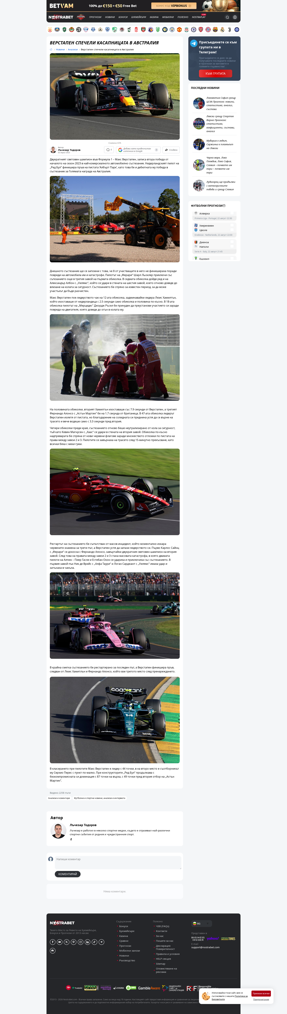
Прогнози (95, 17)
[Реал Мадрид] (222, 29)
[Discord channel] (52, 951)
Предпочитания (261, 999)
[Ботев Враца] (143, 29)
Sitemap (160, 963)
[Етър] (150, 29)
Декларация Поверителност (165, 947)
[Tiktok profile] (94, 942)
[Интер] (236, 29)
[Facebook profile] (52, 942)
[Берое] (114, 29)
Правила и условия (168, 954)
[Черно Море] (107, 29)
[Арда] (93, 29)
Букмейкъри (138, 17)
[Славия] (100, 29)
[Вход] (235, 17)
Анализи (73, 49)
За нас (160, 936)
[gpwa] (91, 987)
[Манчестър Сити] (172, 29)
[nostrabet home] (62, 923)
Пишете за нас (164, 940)
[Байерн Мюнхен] (208, 29)
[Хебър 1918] (157, 29)
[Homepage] (51, 49)
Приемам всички (261, 993)
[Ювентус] (229, 29)
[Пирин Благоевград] (129, 29)
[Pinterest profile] (73, 942)
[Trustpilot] (77, 987)
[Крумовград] (165, 29)
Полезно (183, 17)
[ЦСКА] (50, 29)
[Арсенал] (200, 29)
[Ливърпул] (186, 29)
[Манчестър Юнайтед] (179, 29)
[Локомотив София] (122, 29)
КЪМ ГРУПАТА (216, 73)
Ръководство (127, 960)
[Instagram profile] (80, 942)
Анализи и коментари (59, 798)
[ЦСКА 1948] (136, 29)
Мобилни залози (129, 950)
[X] (66, 942)
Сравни (123, 940)
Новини (110, 17)
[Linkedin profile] (87, 942)
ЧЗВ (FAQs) (162, 926)
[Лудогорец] (64, 29)
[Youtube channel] (59, 942)
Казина (154, 17)
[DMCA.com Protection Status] (131, 987)
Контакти (161, 931)
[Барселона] (215, 29)
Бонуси (123, 17)
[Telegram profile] (101, 942)
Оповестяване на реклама (166, 970)
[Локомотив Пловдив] (78, 29)
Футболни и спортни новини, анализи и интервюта (99, 798)
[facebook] (71, 839)
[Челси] (193, 29)
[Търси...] (227, 17)
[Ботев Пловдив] (71, 29)
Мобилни (168, 17)
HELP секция (163, 958)
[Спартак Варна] (86, 29)
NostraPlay (198, 17)
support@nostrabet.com (205, 947)
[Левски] (57, 29)
